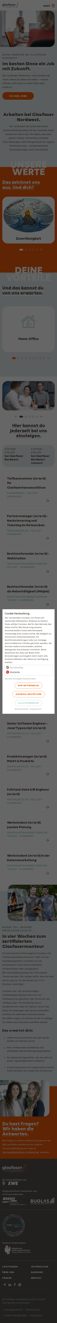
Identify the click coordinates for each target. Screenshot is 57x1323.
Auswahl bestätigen (28, 694)
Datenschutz (21, 709)
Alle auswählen (28, 703)
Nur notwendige (28, 685)
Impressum (35, 709)
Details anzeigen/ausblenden (20, 678)
